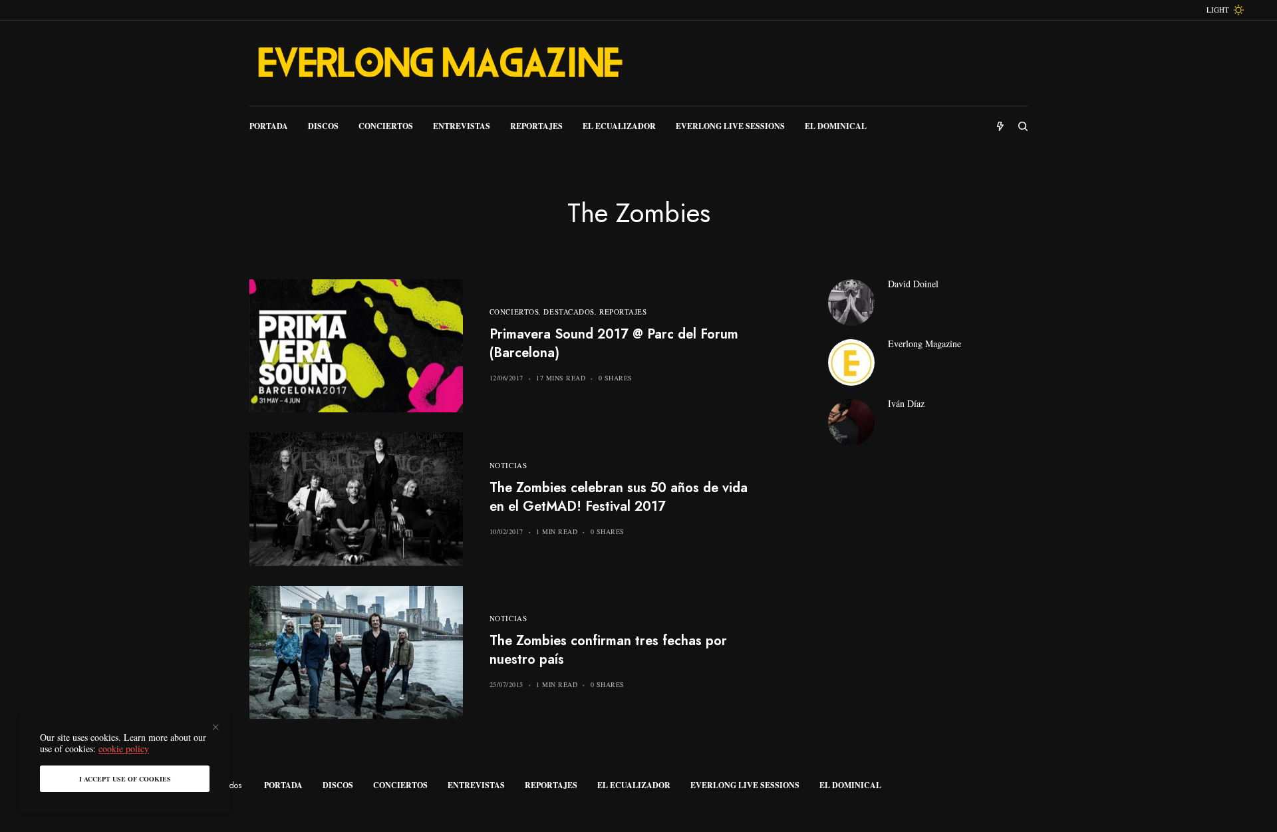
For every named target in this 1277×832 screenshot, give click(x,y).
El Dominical (850, 785)
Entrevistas (476, 785)
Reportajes (623, 312)
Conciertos (514, 312)
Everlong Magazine (924, 343)
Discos (338, 785)
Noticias (508, 465)
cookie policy (123, 748)
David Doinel (913, 284)
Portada (283, 785)
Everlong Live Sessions (744, 785)
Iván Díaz (906, 403)
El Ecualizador (633, 785)
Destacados (569, 312)
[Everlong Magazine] (439, 63)
